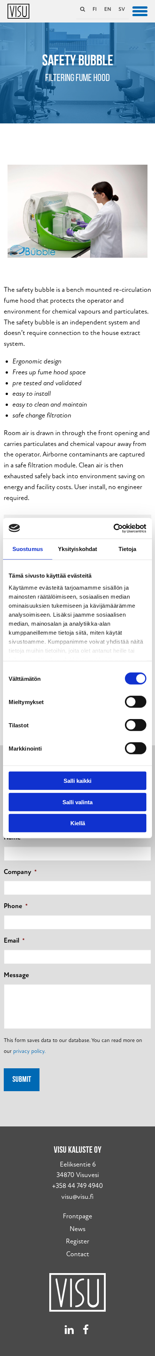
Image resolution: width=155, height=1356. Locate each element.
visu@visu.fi (77, 1196)
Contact (77, 1254)
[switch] (135, 702)
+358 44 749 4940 (77, 1186)
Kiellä (77, 823)
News (77, 1229)
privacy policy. (29, 1051)
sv (122, 9)
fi (95, 9)
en (107, 9)
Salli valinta (77, 802)
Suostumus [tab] (27, 549)
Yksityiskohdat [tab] (77, 549)
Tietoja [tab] (128, 549)
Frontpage (77, 1216)
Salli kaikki (77, 781)
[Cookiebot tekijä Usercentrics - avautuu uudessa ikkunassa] (113, 528)
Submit (21, 1080)
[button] (139, 10)
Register (77, 1241)
